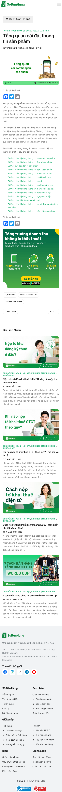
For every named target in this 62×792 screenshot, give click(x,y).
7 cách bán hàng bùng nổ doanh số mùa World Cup (30, 595)
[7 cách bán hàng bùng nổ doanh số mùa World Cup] (31, 570)
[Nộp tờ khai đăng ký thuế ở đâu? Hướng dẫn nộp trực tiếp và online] (31, 352)
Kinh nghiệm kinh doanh (43, 373)
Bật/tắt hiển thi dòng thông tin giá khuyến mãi (29, 177)
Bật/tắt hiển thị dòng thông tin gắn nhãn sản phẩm (32, 211)
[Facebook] (5, 672)
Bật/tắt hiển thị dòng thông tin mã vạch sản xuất (30, 189)
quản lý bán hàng (28, 295)
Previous (11, 311)
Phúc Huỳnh (35, 48)
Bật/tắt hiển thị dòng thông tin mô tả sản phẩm (30, 173)
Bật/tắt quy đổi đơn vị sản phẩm (23, 166)
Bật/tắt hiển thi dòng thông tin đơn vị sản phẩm (30, 162)
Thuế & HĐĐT (9, 375)
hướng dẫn (10, 295)
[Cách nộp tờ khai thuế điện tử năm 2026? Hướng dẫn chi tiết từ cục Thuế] (31, 497)
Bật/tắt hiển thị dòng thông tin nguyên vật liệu (29, 192)
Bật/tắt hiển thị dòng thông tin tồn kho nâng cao (30, 185)
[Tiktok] (19, 672)
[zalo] (12, 672)
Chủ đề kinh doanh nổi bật (16, 373)
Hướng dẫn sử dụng (21, 31)
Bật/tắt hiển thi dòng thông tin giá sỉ (25, 181)
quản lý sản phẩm (13, 302)
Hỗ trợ (6, 31)
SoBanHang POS (40, 31)
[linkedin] (27, 672)
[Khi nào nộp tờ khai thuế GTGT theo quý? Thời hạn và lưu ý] (31, 424)
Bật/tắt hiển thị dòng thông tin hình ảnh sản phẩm (31, 158)
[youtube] (34, 672)
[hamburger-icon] (59, 4)
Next (52, 311)
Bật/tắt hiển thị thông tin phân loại (24, 200)
